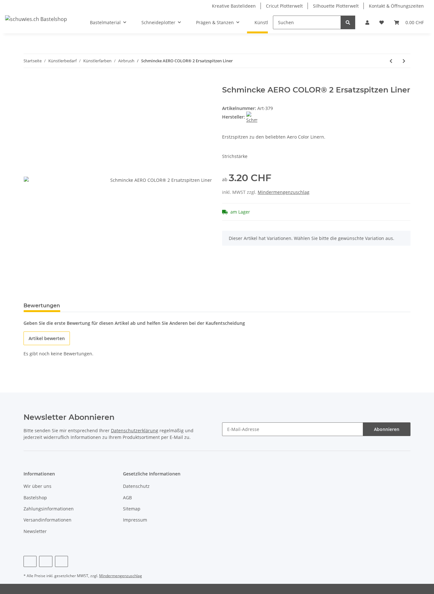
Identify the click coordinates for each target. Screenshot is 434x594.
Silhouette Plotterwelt (336, 6)
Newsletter (35, 531)
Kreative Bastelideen (234, 6)
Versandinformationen (47, 520)
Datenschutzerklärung (134, 430)
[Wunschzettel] (381, 22)
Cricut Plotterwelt (284, 6)
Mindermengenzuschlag (283, 192)
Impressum (135, 520)
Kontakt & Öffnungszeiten (396, 6)
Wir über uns (37, 486)
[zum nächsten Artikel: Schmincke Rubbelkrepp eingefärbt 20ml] (403, 61)
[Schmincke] (251, 117)
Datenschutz (136, 486)
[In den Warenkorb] (29, 82)
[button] (367, 22)
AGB (127, 498)
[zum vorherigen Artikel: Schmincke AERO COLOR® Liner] (390, 61)
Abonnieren (386, 429)
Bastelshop (35, 498)
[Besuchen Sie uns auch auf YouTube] (45, 561)
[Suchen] (348, 22)
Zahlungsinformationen (49, 509)
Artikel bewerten (47, 338)
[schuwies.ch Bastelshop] (36, 19)
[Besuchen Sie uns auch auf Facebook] (30, 561)
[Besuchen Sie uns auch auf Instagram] (61, 561)
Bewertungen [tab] (42, 306)
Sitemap (131, 509)
